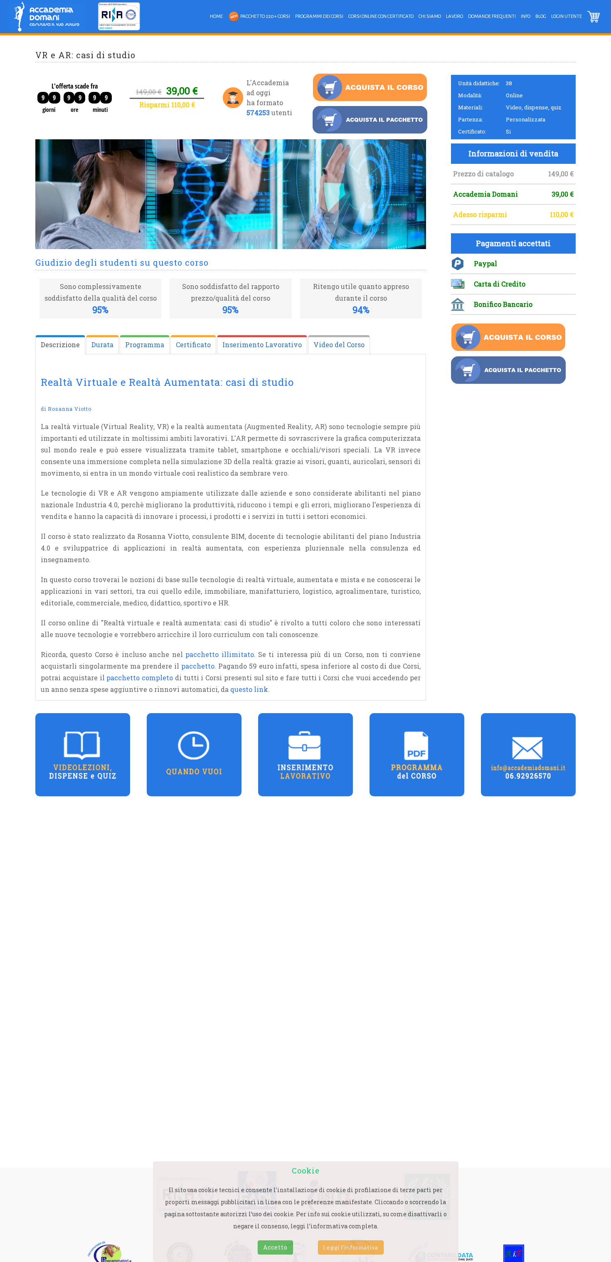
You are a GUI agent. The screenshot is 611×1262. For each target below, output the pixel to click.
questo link (249, 689)
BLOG (540, 16)
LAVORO (454, 16)
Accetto (275, 1247)
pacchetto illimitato (219, 654)
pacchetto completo (139, 677)
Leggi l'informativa (350, 1247)
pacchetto (197, 666)
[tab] (60, 344)
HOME (216, 16)
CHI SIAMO (430, 16)
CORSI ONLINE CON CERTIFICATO (381, 16)
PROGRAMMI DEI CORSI (319, 16)
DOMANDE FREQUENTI (492, 16)
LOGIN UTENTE (566, 16)
